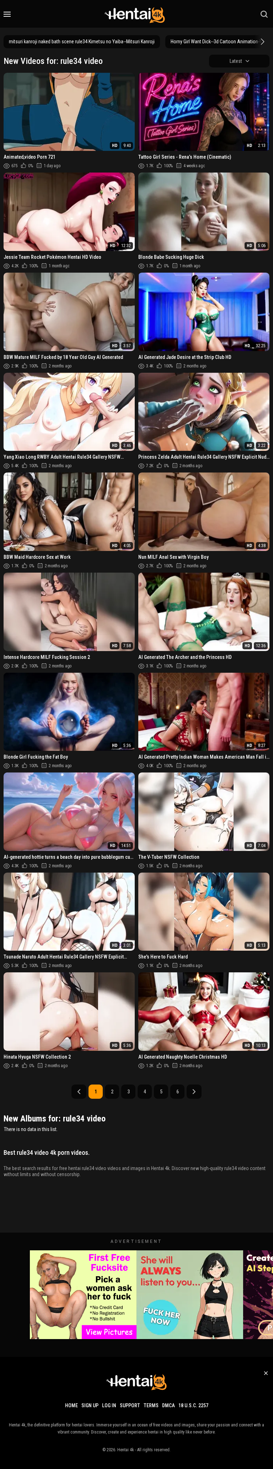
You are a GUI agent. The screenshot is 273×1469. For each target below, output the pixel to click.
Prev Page (78, 1092)
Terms (151, 1405)
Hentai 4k (125, 1449)
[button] (261, 41)
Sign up (89, 1405)
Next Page (194, 1092)
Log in (109, 1405)
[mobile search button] (264, 14)
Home (71, 1405)
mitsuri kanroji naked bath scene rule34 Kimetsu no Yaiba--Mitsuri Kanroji (82, 41)
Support (130, 1405)
